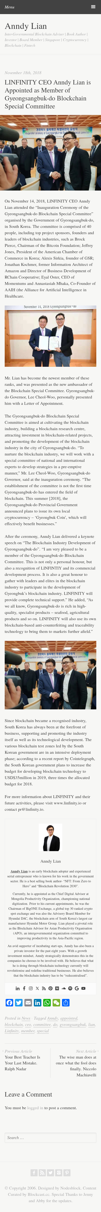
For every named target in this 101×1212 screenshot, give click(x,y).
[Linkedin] (18, 988)
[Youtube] (83, 988)
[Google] (77, 988)
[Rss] (44, 988)
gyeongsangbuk (73, 1024)
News (26, 1018)
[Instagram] (31, 988)
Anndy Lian (26, 25)
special (43, 1030)
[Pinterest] (50, 988)
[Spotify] (70, 988)
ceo (28, 1024)
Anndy (52, 1018)
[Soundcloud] (64, 988)
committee (42, 1024)
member (28, 1030)
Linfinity (12, 1030)
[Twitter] (37, 988)
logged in (35, 1107)
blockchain (14, 1024)
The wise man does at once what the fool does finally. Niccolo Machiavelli (76, 1063)
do (55, 1024)
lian (91, 1024)
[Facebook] (24, 988)
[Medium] (57, 988)
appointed (68, 1018)
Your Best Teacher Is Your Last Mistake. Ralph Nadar (22, 1060)
